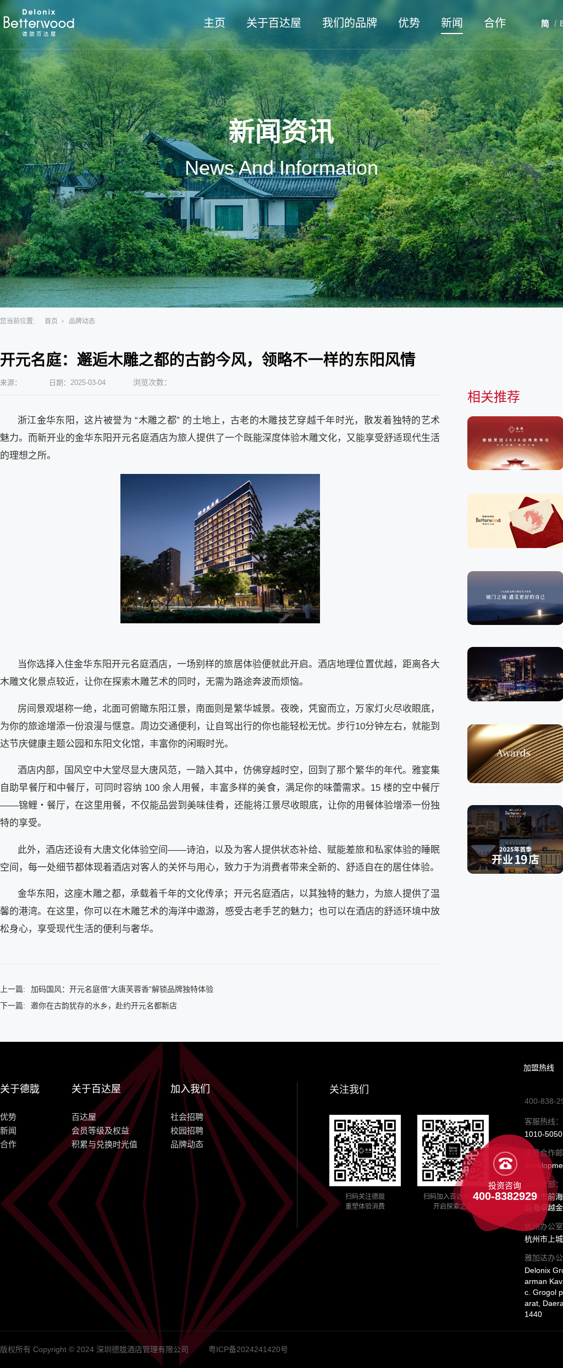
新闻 (452, 23)
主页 (214, 23)
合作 (495, 23)
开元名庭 (131, 438)
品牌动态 (82, 321)
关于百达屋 (273, 23)
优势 (409, 23)
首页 (51, 321)
